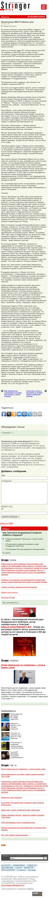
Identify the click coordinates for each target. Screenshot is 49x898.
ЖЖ (29, 627)
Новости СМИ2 (6, 523)
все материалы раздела (36, 16)
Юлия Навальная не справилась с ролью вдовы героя (23, 769)
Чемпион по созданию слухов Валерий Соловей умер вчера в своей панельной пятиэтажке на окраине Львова (24, 581)
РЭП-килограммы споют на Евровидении (18, 823)
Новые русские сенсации (11, 797)
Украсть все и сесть (9, 592)
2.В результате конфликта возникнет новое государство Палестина (22, 545)
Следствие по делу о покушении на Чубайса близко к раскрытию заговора (34, 393)
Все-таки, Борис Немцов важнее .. (15, 835)
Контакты (32, 870)
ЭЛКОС (30, 889)
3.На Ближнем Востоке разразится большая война (25, 549)
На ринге (6, 865)
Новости (32, 865)
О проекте (21, 870)
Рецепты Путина (8, 597)
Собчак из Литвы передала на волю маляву (19, 587)
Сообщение (6, 481)
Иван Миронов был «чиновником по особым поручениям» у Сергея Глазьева (13, 393)
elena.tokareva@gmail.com (12, 885)
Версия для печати (10, 26)
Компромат (19, 865)
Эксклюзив (7, 868)
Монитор (29, 868)
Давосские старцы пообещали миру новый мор (20, 810)
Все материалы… (11, 602)
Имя (3, 475)
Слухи (18, 868)
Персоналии (8, 870)
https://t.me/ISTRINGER (13, 627)
